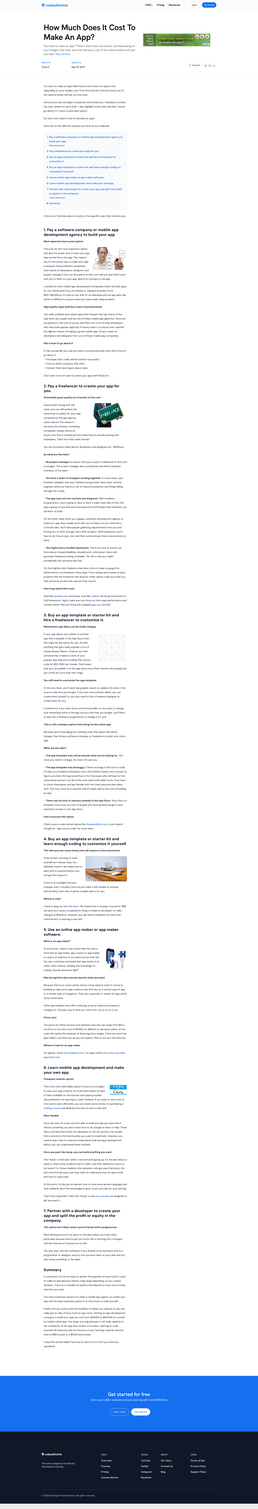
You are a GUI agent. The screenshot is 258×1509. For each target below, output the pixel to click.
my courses (102, 1196)
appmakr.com (52, 1057)
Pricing (160, 5)
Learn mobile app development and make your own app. (81, 183)
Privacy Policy (198, 1466)
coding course (52, 1108)
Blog (163, 1471)
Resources (174, 5)
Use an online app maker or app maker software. (76, 177)
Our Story (166, 1460)
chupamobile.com (96, 824)
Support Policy (198, 1471)
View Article (62, 54)
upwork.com (61, 596)
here (75, 906)
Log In (194, 5)
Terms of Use (198, 1460)
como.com (113, 1053)
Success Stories (109, 1477)
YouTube (145, 1460)
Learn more (119, 1411)
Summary (54, 203)
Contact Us (167, 1466)
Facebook (146, 1477)
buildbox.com (76, 1053)
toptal (95, 596)
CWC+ (149, 5)
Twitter (145, 1466)
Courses (105, 1466)
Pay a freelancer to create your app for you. (74, 151)
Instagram (146, 1471)
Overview (106, 1460)
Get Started (209, 5)
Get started (141, 1411)
